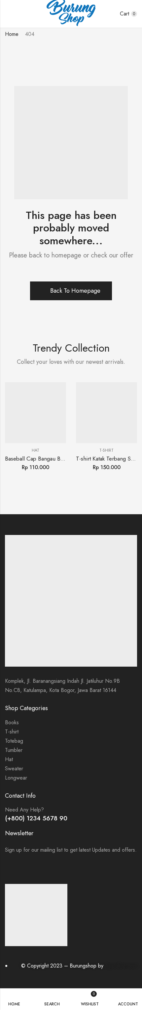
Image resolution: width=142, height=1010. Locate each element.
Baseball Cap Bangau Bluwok (39, 459)
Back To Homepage (75, 290)
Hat (35, 450)
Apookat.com (121, 966)
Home (11, 34)
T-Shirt (106, 450)
